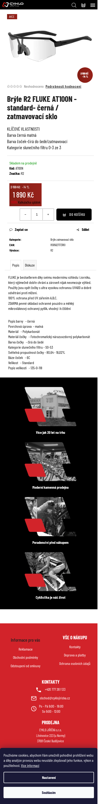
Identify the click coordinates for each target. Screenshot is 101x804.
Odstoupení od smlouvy (25, 665)
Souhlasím (49, 792)
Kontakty (75, 646)
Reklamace (26, 649)
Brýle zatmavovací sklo (62, 239)
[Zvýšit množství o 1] (48, 214)
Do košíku (77, 214)
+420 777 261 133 (55, 689)
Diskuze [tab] (30, 265)
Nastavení (49, 777)
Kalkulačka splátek (29, 202)
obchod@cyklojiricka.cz (55, 698)
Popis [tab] (15, 265)
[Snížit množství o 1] (25, 214)
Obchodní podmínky (25, 657)
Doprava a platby (75, 655)
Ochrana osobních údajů (74, 663)
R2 (22, 173)
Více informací (30, 765)
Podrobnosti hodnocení (64, 86)
